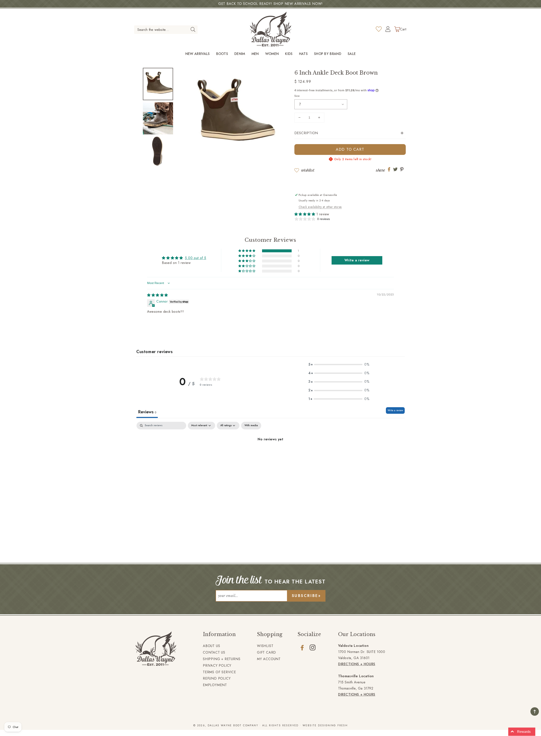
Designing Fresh (333, 725)
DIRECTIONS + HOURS (356, 664)
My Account (269, 659)
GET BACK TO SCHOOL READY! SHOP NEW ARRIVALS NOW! (270, 3)
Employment (215, 685)
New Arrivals (197, 54)
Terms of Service (219, 672)
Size (297, 96)
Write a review (395, 410)
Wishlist (307, 170)
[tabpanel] (270, 454)
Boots (222, 54)
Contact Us (214, 652)
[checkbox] (251, 425)
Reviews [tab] (147, 412)
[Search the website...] (193, 29)
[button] (350, 133)
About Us (211, 645)
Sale (352, 54)
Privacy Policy (217, 665)
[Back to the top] (534, 711)
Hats (303, 54)
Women (272, 54)
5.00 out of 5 (195, 257)
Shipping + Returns (221, 659)
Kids (288, 54)
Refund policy (217, 678)
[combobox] (165, 30)
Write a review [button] (357, 260)
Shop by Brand (327, 54)
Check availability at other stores (320, 207)
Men (255, 54)
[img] (157, 295)
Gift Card (266, 652)
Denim (239, 54)
